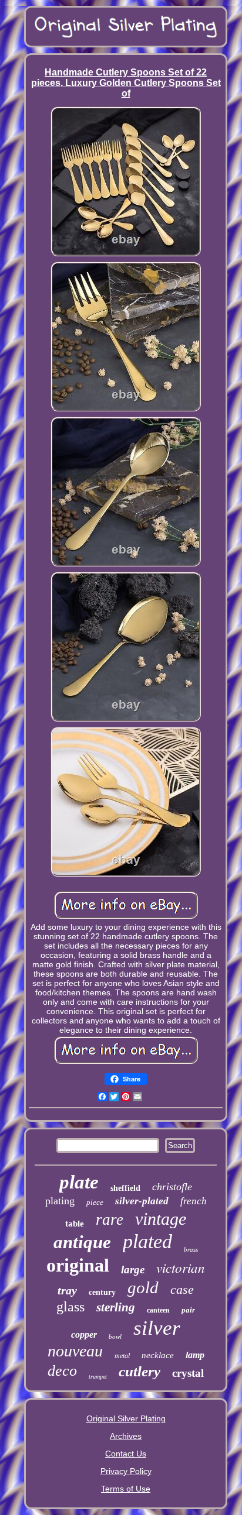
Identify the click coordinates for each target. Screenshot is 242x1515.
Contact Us (125, 1453)
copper (84, 1334)
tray (67, 1290)
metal (122, 1356)
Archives (126, 1436)
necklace (158, 1355)
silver (156, 1328)
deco (62, 1370)
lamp (195, 1355)
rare (109, 1219)
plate (79, 1182)
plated (147, 1241)
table (74, 1223)
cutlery (139, 1371)
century (102, 1292)
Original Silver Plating (126, 1418)
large (132, 1269)
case (182, 1289)
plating (60, 1201)
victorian (180, 1267)
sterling (115, 1307)
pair (188, 1310)
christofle (172, 1187)
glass (70, 1306)
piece (94, 1202)
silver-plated (142, 1201)
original (77, 1265)
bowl (115, 1336)
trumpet (98, 1376)
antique (82, 1242)
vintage (160, 1218)
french (193, 1201)
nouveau (75, 1351)
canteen (158, 1310)
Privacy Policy (126, 1471)
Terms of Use (125, 1488)
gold (143, 1287)
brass (191, 1249)
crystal (188, 1373)
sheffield (125, 1188)
